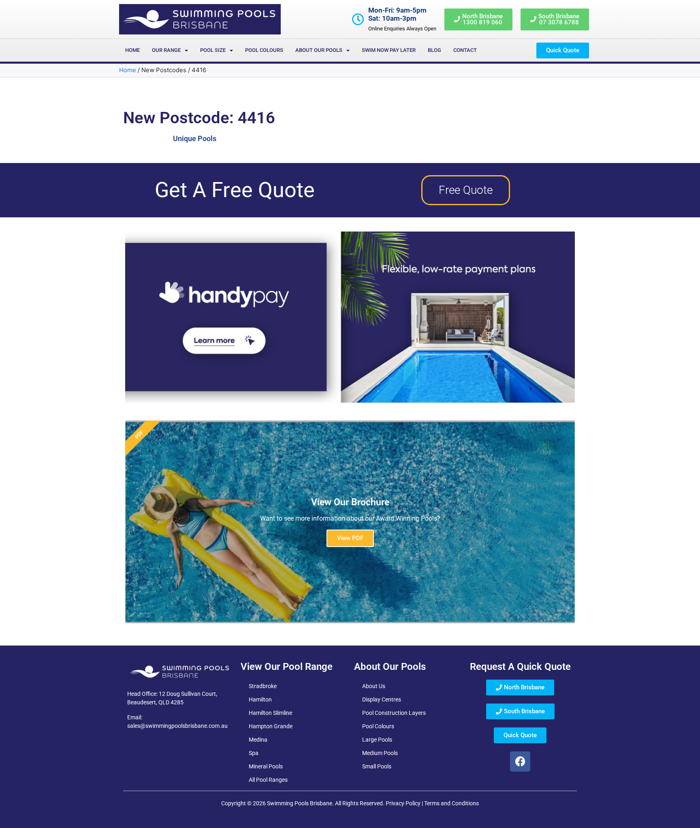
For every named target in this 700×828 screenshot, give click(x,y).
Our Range (166, 50)
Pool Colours (264, 50)
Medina (258, 739)
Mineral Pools (266, 766)
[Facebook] (520, 761)
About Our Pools (318, 50)
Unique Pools (194, 138)
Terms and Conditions (451, 803)
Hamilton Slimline (270, 713)
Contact (465, 50)
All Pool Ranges (268, 780)
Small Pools (376, 766)
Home (132, 50)
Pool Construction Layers (394, 713)
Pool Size (213, 50)
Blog (434, 50)
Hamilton (260, 699)
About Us (373, 686)
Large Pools (377, 739)
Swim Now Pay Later (389, 50)
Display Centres (381, 699)
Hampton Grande (270, 726)
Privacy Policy (403, 803)
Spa (253, 753)
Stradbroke (263, 686)
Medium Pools (380, 753)
